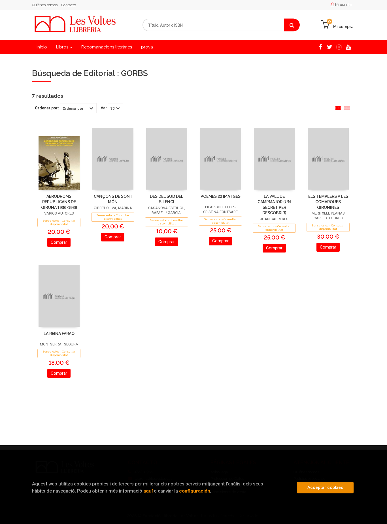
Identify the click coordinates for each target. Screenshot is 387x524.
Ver (104, 108)
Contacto (68, 5)
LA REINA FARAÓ (59, 333)
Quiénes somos (45, 5)
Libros (62, 47)
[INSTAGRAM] (339, 46)
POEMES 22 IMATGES (221, 196)
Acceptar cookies (325, 487)
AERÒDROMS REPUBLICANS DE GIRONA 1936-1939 (59, 202)
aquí (148, 491)
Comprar (59, 242)
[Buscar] (292, 25)
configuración (194, 491)
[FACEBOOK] (320, 46)
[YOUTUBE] (348, 46)
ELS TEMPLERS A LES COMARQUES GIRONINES (328, 202)
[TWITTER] (329, 46)
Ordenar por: (47, 108)
